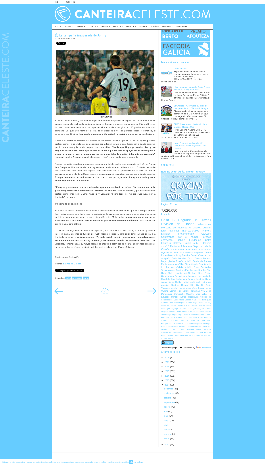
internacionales (190, 230)
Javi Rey (193, 318)
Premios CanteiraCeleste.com (196, 255)
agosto (167, 407)
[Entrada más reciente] (58, 293)
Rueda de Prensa (202, 261)
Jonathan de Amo (183, 324)
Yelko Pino (206, 270)
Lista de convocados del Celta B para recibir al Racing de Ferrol (192, 88)
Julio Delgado (180, 303)
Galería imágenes (194, 252)
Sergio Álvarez (168, 270)
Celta (68, 278)
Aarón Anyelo (206, 335)
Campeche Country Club (187, 294)
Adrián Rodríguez (189, 297)
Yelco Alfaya (166, 315)
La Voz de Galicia (72, 263)
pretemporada (186, 233)
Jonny (86, 278)
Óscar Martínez (189, 315)
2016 (167, 376)
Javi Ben (182, 309)
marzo (167, 429)
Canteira (206, 233)
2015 (167, 380)
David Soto (206, 326)
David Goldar (175, 282)
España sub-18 (183, 306)
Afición (208, 273)
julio (166, 411)
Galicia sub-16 (192, 243)
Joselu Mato (190, 300)
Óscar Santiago (179, 326)
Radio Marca (167, 264)
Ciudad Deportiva (194, 326)
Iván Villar (179, 264)
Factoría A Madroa (181, 246)
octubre (168, 398)
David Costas (195, 258)
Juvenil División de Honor (186, 222)
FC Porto (191, 320)
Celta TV (206, 294)
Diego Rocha (178, 332)
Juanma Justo (175, 312)
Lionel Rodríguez (203, 332)
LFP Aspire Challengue (201, 324)
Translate (206, 348)
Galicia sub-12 (184, 267)
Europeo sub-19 (168, 324)
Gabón (189, 303)
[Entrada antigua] (151, 293)
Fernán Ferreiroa (198, 306)
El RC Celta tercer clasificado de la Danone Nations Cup (190, 125)
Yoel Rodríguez (203, 282)
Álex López (198, 288)
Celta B (168, 220)
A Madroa (195, 227)
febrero (167, 434)
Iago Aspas (166, 252)
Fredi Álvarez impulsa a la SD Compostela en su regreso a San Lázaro (190, 145)
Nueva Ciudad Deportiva (193, 312)
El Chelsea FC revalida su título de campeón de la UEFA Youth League (191, 107)
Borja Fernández (202, 267)
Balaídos (180, 270)
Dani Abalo (179, 300)
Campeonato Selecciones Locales (178, 276)
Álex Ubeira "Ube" (179, 318)
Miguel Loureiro (168, 329)
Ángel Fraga (177, 315)
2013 (167, 444)
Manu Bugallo (194, 335)
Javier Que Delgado (195, 309)
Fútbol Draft (189, 282)
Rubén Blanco (168, 255)
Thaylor (208, 312)
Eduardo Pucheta (186, 329)
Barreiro (207, 258)
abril (166, 425)
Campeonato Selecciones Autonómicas (191, 249)
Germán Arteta (167, 303)
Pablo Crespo (167, 326)
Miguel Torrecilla (203, 329)
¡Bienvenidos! (180, 68)
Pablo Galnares (167, 335)
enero (167, 439)
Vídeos (207, 252)
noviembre (169, 393)
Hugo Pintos (197, 303)
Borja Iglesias (168, 261)
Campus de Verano (179, 291)
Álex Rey (207, 303)
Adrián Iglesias (181, 335)
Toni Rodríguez (204, 300)
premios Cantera (170, 285)
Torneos (206, 236)
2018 (167, 367)
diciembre (169, 389)
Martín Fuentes (204, 318)
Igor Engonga (172, 309)
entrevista (77, 278)
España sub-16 (182, 273)
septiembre (169, 402)
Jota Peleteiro (198, 279)
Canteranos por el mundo (179, 236)
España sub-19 (183, 261)
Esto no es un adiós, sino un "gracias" (183, 171)
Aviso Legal (138, 462)
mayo (167, 420)
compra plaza (167, 320)
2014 (167, 385)
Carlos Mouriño (183, 279)
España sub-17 (192, 270)
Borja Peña (180, 320)
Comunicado (166, 332)
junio (166, 416)
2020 (167, 358)
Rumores (169, 267)
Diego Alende (191, 264)
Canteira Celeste (171, 243)
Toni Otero (197, 273)
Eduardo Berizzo (170, 297)
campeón (165, 258)
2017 (167, 371)
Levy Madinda (204, 276)
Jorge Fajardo (190, 332)
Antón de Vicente (168, 306)
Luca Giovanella (167, 338)
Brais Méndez (179, 258)
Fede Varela (201, 315)
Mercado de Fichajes (174, 227)
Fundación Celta (200, 240)
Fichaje (181, 240)
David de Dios (168, 279)
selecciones (204, 224)
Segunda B (187, 220)
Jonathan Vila (198, 291)
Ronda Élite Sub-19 (192, 285)
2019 (167, 362)
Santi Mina (178, 252)
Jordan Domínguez (181, 288)
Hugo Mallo (167, 273)
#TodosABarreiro (204, 320)
